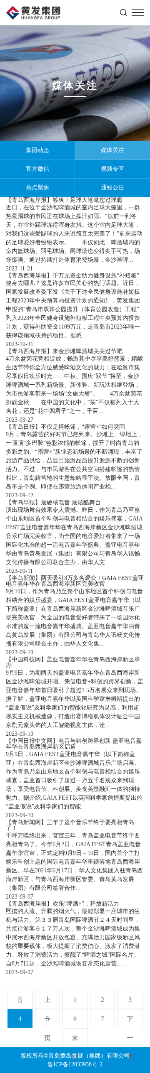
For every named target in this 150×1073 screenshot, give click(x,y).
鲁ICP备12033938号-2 (75, 1064)
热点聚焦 (37, 187)
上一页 (47, 1002)
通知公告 (112, 187)
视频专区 (112, 169)
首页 (20, 1002)
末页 (75, 1040)
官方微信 (37, 169)
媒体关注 (112, 150)
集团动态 (37, 150)
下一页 (130, 1021)
